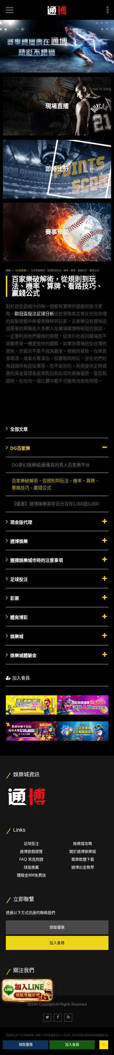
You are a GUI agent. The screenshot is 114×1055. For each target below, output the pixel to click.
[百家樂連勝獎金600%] (82, 705)
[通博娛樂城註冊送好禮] (57, 10)
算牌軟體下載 (82, 859)
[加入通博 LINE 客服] (27, 989)
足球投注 (19, 579)
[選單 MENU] (107, 10)
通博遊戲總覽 (31, 851)
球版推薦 (31, 867)
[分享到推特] (47, 1018)
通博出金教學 (82, 867)
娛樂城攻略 (82, 843)
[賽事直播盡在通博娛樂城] (57, 46)
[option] (57, 46)
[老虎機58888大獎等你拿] (31, 731)
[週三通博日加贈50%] (31, 705)
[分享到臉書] (58, 1018)
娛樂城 (16, 636)
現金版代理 (21, 522)
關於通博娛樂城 (82, 851)
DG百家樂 (20, 270)
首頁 (8, 270)
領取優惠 (57, 927)
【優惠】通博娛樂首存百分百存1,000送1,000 (55, 503)
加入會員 (21, 677)
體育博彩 (19, 617)
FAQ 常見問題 (31, 859)
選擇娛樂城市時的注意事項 (36, 560)
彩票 (14, 598)
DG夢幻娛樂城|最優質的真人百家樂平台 (51, 464)
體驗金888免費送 (31, 875)
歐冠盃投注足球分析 (34, 313)
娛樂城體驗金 (23, 655)
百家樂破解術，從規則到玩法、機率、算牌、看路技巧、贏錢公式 (65, 270)
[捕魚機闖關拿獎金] (82, 731)
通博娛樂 (19, 541)
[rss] (68, 1018)
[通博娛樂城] (27, 795)
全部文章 (19, 429)
